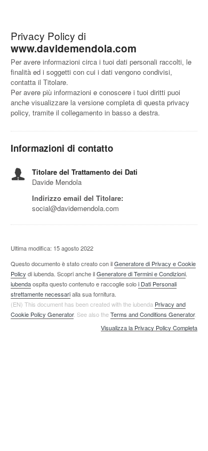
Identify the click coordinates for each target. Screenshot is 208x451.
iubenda (21, 283)
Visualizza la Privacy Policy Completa (149, 328)
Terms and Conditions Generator (152, 314)
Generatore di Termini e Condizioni (141, 273)
